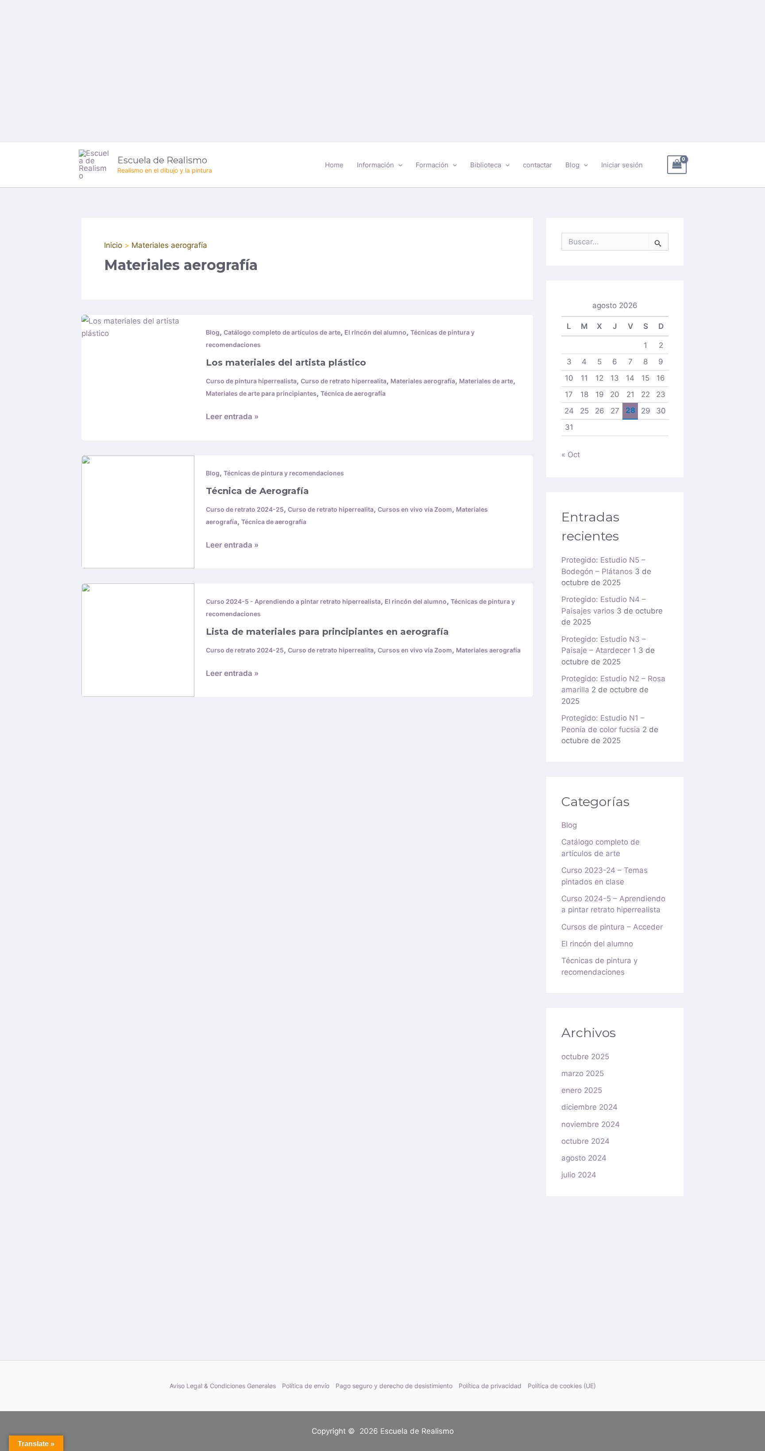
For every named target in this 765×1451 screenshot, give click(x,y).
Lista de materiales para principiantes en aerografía (327, 631)
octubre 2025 (585, 1056)
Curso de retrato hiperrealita (343, 381)
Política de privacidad (490, 1385)
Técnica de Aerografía (257, 491)
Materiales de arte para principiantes (261, 393)
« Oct (570, 454)
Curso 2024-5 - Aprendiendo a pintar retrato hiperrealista (293, 601)
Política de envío (305, 1385)
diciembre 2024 (589, 1107)
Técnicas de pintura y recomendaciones (284, 473)
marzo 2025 (582, 1073)
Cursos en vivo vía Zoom (415, 509)
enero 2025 (581, 1090)
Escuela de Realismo (162, 160)
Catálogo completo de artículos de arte (282, 332)
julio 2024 (578, 1174)
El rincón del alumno (375, 332)
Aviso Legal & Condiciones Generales (223, 1385)
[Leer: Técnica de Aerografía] (137, 511)
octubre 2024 (585, 1141)
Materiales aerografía (422, 381)
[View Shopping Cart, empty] (677, 164)
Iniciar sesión (622, 165)
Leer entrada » (232, 415)
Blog (213, 332)
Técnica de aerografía (353, 393)
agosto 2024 (584, 1158)
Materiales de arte (486, 381)
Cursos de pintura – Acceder (612, 926)
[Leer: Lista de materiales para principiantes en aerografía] (137, 639)
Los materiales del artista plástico (286, 362)
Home (334, 165)
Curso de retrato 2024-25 (245, 509)
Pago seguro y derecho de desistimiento (394, 1385)
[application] (398, 165)
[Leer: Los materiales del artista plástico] (137, 326)
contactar (537, 165)
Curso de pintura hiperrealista (251, 381)
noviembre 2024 (590, 1124)
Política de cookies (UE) (562, 1385)
